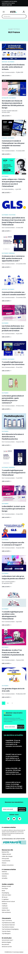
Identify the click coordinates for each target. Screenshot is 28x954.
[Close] (26, 467)
